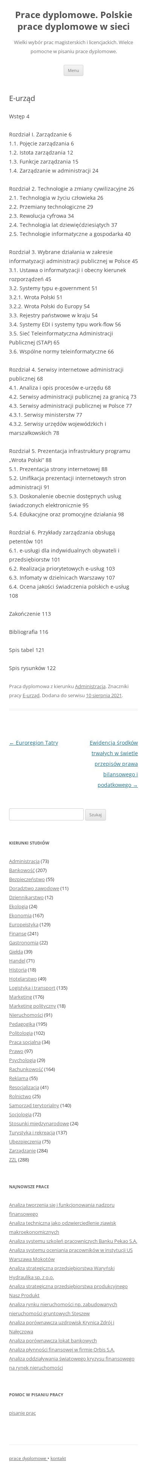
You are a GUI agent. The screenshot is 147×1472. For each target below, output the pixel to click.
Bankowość (22, 870)
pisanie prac (22, 1412)
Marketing (20, 996)
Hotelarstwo (23, 978)
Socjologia (20, 1114)
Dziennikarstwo (26, 897)
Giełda (16, 951)
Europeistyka (23, 924)
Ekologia (18, 906)
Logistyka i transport (32, 987)
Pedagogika (22, 1024)
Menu (73, 70)
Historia (18, 969)
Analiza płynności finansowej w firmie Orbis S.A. (62, 1349)
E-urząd (31, 695)
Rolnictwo (20, 1096)
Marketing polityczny (32, 1005)
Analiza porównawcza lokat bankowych (53, 1340)
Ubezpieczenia (25, 1141)
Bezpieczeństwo (27, 879)
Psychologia (22, 1060)
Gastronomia (23, 942)
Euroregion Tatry (33, 742)
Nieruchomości (26, 1014)
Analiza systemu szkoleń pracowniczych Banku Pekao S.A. (73, 1241)
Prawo (16, 1051)
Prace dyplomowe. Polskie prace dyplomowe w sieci (73, 20)
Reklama (18, 1078)
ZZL (13, 1159)
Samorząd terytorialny (34, 1105)
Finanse (17, 933)
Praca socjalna (25, 1042)
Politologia (21, 1033)
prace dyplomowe (28, 1458)
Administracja (90, 686)
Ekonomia (20, 915)
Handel (17, 960)
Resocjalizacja (24, 1087)
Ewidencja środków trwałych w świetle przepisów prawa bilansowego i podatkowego (114, 763)
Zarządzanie (22, 1150)
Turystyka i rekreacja (32, 1132)
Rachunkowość (26, 1069)
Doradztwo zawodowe (34, 888)
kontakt (58, 1458)
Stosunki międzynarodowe (39, 1123)
